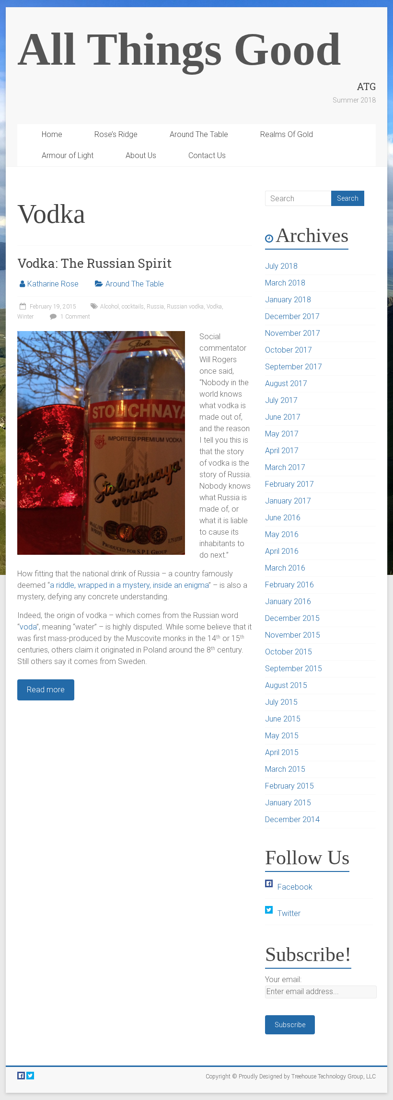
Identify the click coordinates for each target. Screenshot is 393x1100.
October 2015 (288, 651)
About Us (141, 155)
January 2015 (288, 802)
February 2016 (289, 584)
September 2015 (293, 668)
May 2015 (282, 735)
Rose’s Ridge (116, 134)
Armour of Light (67, 155)
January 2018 (288, 299)
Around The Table (199, 134)
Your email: (283, 979)
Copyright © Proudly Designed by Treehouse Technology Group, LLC (291, 1076)
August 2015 (286, 685)
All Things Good (179, 49)
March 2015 (285, 769)
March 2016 (285, 568)
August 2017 (286, 383)
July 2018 (281, 266)
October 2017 (288, 350)
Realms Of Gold (286, 134)
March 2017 (285, 467)
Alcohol (109, 306)
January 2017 (288, 500)
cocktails (133, 306)
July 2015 (281, 702)
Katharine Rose (53, 283)
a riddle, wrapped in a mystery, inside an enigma (129, 585)
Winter (25, 316)
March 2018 (285, 282)
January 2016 (288, 601)
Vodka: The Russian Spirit (94, 263)
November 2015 (292, 635)
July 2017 (281, 400)
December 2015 (292, 618)
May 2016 (282, 534)
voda (28, 626)
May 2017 (282, 433)
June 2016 (283, 517)
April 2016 (282, 551)
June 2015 (283, 718)
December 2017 (292, 316)
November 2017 (292, 333)
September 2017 (293, 366)
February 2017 (289, 484)
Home (52, 134)
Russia (155, 306)
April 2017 (282, 450)
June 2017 (283, 417)
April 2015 (282, 752)
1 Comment (74, 316)
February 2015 (289, 786)
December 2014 (292, 819)
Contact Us (207, 155)
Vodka (214, 306)
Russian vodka (185, 306)
